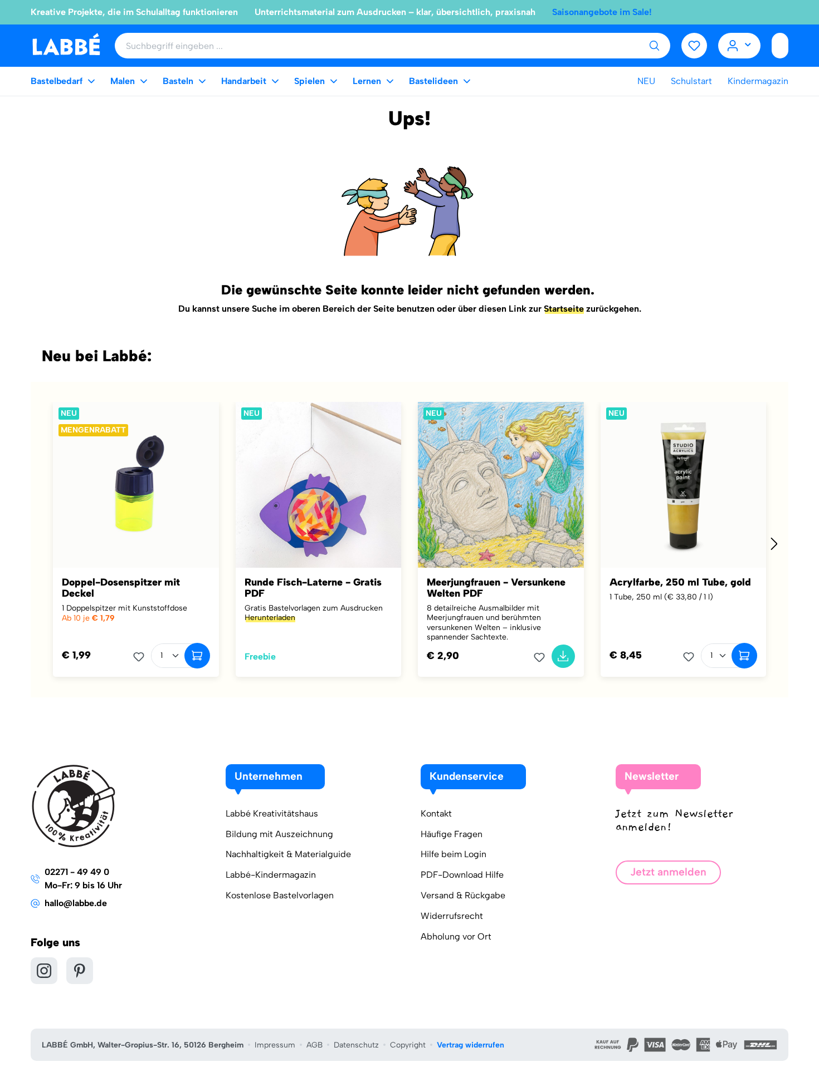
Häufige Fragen (451, 834)
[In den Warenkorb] (197, 655)
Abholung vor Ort (456, 936)
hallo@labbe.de (76, 903)
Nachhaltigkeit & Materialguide (288, 854)
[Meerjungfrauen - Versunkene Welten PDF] (501, 485)
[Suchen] (654, 45)
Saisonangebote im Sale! (602, 12)
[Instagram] (44, 970)
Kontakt (436, 813)
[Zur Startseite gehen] (66, 45)
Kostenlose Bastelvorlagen (280, 895)
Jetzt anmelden (668, 872)
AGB (314, 1045)
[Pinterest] (79, 970)
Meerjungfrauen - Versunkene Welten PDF (496, 588)
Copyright (408, 1045)
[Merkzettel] (694, 45)
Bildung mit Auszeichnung (279, 834)
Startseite (564, 308)
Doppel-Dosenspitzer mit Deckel (121, 588)
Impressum (275, 1045)
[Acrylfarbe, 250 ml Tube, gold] (684, 485)
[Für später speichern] (142, 656)
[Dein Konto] (739, 45)
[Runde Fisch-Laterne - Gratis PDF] (319, 485)
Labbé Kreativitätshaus (272, 813)
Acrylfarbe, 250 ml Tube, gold (680, 582)
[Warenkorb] (780, 45)
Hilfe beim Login (453, 854)
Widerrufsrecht (452, 916)
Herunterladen (270, 617)
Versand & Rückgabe (463, 895)
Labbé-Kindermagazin (271, 874)
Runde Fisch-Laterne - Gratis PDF (313, 588)
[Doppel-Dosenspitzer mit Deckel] (136, 485)
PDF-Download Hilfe (462, 874)
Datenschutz (356, 1045)
